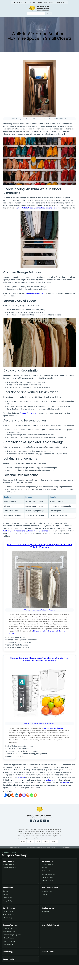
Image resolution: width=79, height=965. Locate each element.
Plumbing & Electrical (48, 874)
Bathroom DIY (7, 891)
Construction (47, 861)
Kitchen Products (8, 938)
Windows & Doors (47, 880)
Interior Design (9, 908)
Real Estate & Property (51, 925)
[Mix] (27, 795)
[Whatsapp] (31, 795)
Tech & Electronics (9, 941)
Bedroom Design (8, 914)
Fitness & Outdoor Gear (10, 928)
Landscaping (46, 911)
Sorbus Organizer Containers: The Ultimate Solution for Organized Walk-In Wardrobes (39, 659)
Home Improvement (50, 888)
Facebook (65, 782)
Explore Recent (19, 2)
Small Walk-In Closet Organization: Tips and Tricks (37, 208)
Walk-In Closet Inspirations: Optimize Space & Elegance (25, 531)
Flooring (44, 867)
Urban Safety (8, 959)
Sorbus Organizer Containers (54, 728)
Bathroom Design (8, 911)
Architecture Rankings (9, 864)
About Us (52, 2)
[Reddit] (12, 795)
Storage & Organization (10, 901)
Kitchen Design (7, 918)
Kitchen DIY (6, 894)
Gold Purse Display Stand (35, 293)
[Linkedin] (16, 795)
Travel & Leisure (48, 952)
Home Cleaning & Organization (12, 935)
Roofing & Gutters (47, 877)
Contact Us (61, 2)
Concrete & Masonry (48, 864)
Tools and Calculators (36, 2)
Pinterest (21, 777)
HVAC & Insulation (47, 871)
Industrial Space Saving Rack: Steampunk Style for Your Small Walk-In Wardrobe (39, 546)
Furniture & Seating (9, 931)
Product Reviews (10, 925)
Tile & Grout (45, 894)
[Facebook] (5, 795)
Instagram (50, 780)
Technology (8, 952)
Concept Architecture (9, 867)
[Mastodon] (24, 795)
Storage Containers (28, 413)
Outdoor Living (48, 908)
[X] (9, 795)
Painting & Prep (8, 897)
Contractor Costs (47, 891)
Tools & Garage (8, 944)
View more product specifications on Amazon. (39, 610)
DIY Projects (8, 888)
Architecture (8, 861)
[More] (35, 795)
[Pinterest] (20, 795)
